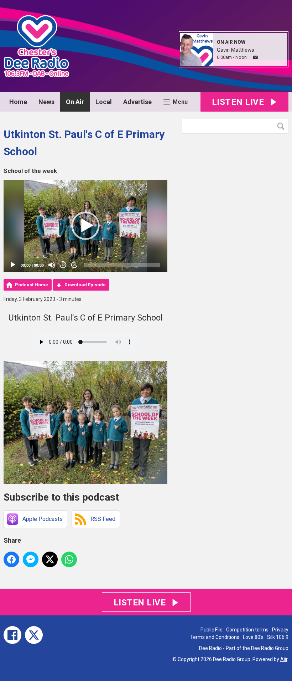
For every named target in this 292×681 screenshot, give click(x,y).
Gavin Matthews (235, 50)
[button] (85, 225)
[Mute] (51, 264)
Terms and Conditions (214, 637)
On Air (75, 102)
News (46, 102)
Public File (211, 630)
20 (63, 264)
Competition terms (247, 630)
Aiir (283, 659)
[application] (85, 226)
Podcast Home (31, 284)
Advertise (137, 102)
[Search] (282, 126)
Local (103, 102)
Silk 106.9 (277, 637)
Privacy (280, 630)
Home (18, 102)
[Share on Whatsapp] (69, 559)
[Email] (255, 57)
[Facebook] (12, 635)
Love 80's (253, 637)
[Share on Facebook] (11, 559)
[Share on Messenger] (30, 559)
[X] (34, 635)
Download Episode (85, 284)
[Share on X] (50, 559)
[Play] (12, 264)
